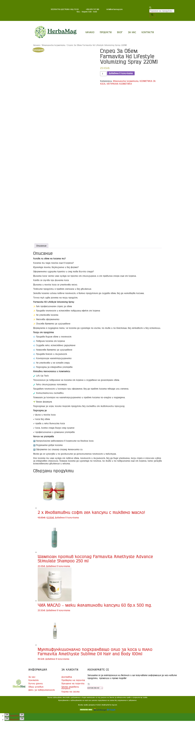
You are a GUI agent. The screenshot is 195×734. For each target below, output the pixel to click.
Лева (14, 716)
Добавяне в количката (121, 73)
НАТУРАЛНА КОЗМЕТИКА (119, 84)
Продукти (106, 32)
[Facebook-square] (144, 16)
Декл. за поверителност (41, 690)
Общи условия (35, 687)
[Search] (152, 15)
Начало (89, 32)
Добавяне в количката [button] (67, 517)
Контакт (33, 680)
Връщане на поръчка (73, 683)
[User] (144, 4)
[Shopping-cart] (144, 10)
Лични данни (35, 683)
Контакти (148, 32)
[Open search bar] (150, 8)
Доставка (67, 677)
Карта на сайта (71, 691)
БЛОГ (120, 32)
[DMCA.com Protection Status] (86, 710)
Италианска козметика (53, 45)
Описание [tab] (41, 246)
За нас (132, 32)
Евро (14, 719)
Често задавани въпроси (70, 687)
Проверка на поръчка (73, 680)
